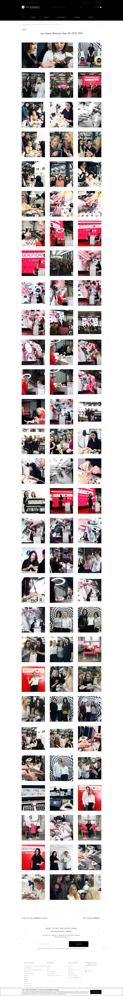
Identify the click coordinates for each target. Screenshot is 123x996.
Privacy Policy (82, 948)
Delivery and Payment (32, 2)
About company (61, 17)
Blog (29, 24)
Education (46, 17)
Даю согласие (96, 992)
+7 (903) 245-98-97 (97, 2)
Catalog (33, 17)
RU (22, 2)
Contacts (90, 17)
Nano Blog (76, 17)
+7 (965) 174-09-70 (86, 2)
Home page (24, 24)
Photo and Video (36, 24)
